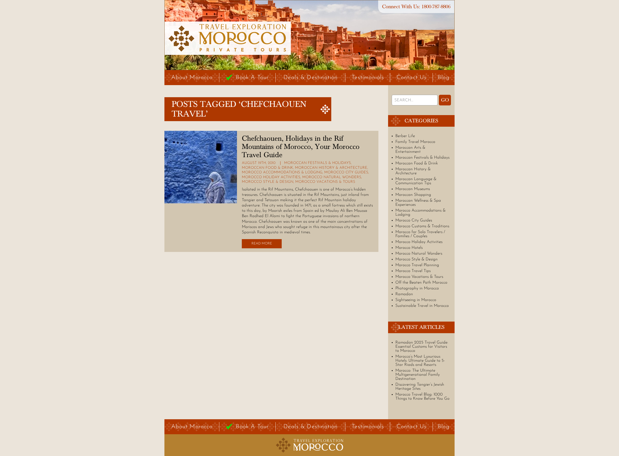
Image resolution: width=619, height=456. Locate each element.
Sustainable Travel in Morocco (422, 306)
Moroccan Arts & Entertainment (410, 150)
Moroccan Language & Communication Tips (415, 181)
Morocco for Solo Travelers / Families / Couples (420, 234)
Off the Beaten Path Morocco (421, 282)
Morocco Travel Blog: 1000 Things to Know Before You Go (422, 396)
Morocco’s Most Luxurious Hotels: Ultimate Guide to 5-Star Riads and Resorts (420, 360)
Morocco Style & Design (267, 182)
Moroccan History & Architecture (331, 168)
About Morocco (192, 78)
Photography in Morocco (417, 288)
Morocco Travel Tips (413, 271)
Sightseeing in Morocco (415, 300)
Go (445, 100)
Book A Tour (252, 78)
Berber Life (405, 136)
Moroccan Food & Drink (267, 168)
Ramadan (404, 294)
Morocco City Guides (346, 172)
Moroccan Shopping (413, 195)
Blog (444, 78)
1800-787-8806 (435, 7)
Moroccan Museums (412, 189)
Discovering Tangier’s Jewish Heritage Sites (419, 386)
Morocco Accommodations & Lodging (282, 172)
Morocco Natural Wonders (331, 177)
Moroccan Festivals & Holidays (317, 163)
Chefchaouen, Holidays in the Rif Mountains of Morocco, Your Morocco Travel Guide (301, 146)
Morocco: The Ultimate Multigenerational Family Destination (417, 374)
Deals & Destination (310, 78)
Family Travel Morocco (415, 142)
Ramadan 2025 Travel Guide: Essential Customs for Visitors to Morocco (421, 346)
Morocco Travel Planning (417, 265)
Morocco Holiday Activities (271, 177)
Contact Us (412, 78)
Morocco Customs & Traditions (422, 226)
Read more (261, 243)
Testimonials (368, 78)
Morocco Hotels (409, 248)
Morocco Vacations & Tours (325, 182)
